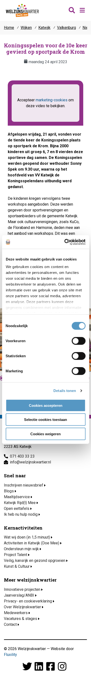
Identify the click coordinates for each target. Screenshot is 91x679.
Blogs (9, 491)
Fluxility (10, 654)
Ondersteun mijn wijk (21, 549)
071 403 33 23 (22, 456)
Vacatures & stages (20, 618)
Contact (10, 624)
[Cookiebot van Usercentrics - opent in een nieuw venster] (64, 242)
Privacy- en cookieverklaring (28, 601)
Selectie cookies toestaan (45, 420)
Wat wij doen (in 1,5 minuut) (27, 537)
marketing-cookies (51, 100)
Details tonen (64, 391)
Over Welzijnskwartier (22, 607)
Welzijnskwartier (22, 10)
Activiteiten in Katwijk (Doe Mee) (31, 543)
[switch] (78, 341)
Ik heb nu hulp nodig (21, 514)
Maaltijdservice (17, 497)
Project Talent (15, 554)
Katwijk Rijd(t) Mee (20, 502)
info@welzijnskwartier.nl (30, 462)
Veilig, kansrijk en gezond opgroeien (34, 560)
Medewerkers (16, 612)
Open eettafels (16, 508)
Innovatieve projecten (22, 589)
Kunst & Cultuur (17, 566)
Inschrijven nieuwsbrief (23, 485)
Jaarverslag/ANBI (19, 595)
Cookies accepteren (45, 405)
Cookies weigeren (45, 434)
